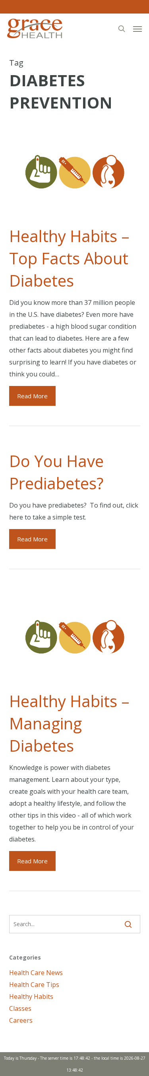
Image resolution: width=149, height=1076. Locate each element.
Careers (21, 1020)
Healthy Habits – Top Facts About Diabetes (69, 258)
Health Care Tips (34, 984)
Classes (20, 1008)
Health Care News (36, 972)
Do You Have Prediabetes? (56, 472)
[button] (137, 29)
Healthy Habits (31, 996)
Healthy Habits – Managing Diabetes (69, 723)
